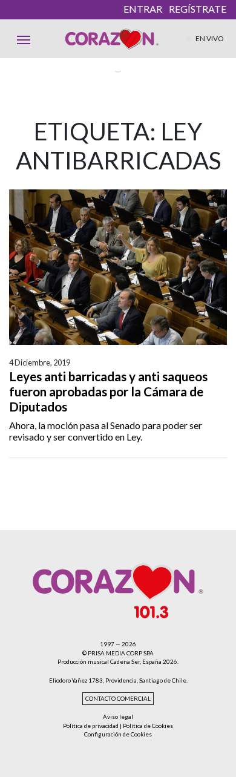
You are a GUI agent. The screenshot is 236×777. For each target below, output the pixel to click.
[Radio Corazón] (112, 38)
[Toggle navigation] (24, 39)
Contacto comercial (118, 698)
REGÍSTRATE (197, 9)
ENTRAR (142, 9)
